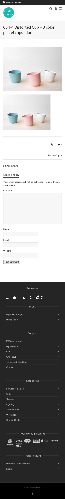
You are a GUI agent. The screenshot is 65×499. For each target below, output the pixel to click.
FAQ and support (14, 341)
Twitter (22, 296)
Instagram (8, 296)
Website (7, 251)
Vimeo (43, 296)
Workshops (12, 415)
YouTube (36, 296)
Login (9, 469)
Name (6, 229)
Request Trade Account (18, 463)
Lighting (10, 404)
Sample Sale (12, 409)
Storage (10, 399)
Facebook (15, 296)
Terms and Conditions (17, 362)
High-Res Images (15, 314)
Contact (10, 367)
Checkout (11, 357)
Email (6, 240)
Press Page (12, 319)
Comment (8, 190)
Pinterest (29, 296)
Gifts (8, 394)
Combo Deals (13, 420)
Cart (8, 351)
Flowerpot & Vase (15, 388)
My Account (12, 346)
